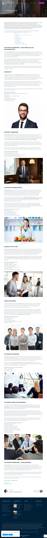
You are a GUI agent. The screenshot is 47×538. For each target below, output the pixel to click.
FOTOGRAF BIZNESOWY (9, 2)
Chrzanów (35, 525)
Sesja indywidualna (28, 505)
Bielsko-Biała (19, 525)
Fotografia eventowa (18, 41)
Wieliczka (26, 528)
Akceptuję (5, 534)
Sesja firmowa (27, 504)
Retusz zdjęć (27, 510)
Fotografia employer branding (19, 42)
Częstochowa (39, 525)
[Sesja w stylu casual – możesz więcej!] (15, 505)
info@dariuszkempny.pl (39, 505)
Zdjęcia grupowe (17, 40)
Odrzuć (10, 534)
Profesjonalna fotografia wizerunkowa (10, 197)
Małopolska (36, 528)
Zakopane (32, 528)
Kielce (22, 526)
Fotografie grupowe (7, 309)
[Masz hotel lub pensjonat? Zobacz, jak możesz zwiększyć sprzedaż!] (15, 512)
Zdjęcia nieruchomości (29, 506)
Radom (36, 527)
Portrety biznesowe (18, 37)
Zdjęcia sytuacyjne (18, 39)
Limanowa (31, 526)
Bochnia (22, 525)
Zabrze (29, 528)
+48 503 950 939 (7, 482)
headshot (9, 74)
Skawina (7, 528)
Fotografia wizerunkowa (18, 38)
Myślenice (40, 526)
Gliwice (16, 526)
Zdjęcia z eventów (28, 507)
